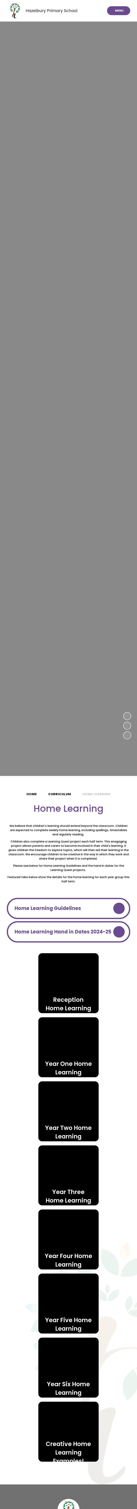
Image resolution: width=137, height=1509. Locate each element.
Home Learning (96, 794)
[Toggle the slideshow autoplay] (127, 735)
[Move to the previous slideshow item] (127, 716)
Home (32, 794)
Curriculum (59, 794)
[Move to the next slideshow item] (127, 726)
